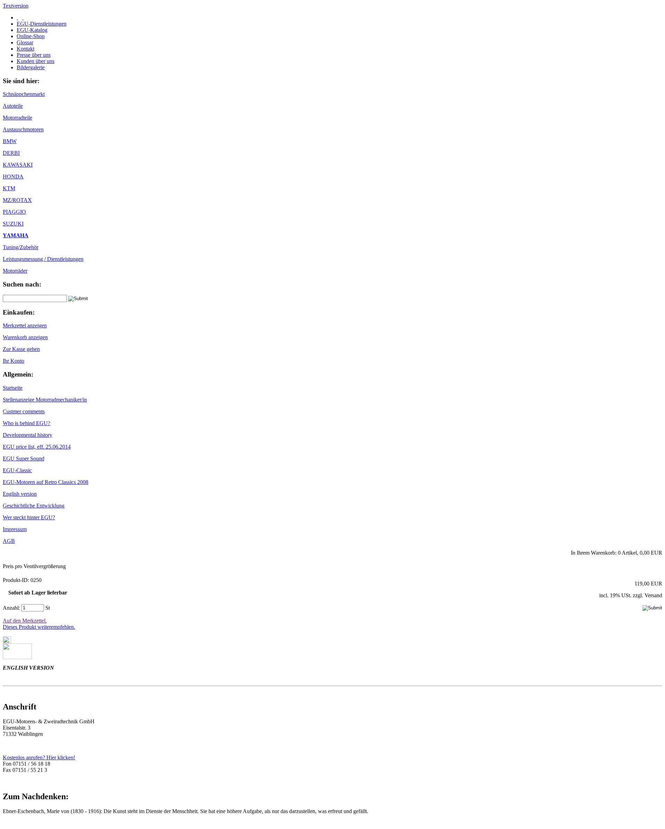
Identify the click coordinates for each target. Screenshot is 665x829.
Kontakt (25, 49)
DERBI (11, 153)
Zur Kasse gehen (21, 349)
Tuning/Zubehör (20, 247)
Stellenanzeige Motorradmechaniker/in (45, 400)
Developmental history (27, 435)
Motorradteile (17, 118)
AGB (9, 541)
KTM (9, 188)
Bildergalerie (31, 67)
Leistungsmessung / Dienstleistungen (43, 259)
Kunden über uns (35, 61)
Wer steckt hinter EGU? (29, 517)
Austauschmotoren (23, 129)
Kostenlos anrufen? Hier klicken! (39, 757)
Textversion (15, 6)
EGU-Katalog (32, 30)
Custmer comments (24, 411)
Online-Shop (31, 36)
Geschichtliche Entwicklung (33, 506)
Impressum (15, 529)
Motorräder (15, 271)
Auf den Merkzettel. (25, 621)
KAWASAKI (18, 165)
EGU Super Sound (23, 458)
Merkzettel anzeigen (25, 325)
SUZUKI (13, 224)
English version (20, 494)
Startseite (13, 388)
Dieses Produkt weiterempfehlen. (39, 627)
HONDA (13, 176)
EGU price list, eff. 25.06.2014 (37, 447)
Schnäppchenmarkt (24, 94)
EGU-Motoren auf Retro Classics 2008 (45, 482)
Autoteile (13, 106)
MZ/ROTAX (17, 200)
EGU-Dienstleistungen (41, 24)
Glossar (25, 42)
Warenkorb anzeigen (25, 337)
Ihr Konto (13, 361)
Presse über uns (34, 55)
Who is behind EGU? (26, 423)
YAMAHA (15, 235)
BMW (10, 141)
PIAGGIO (14, 212)
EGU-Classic (17, 470)
